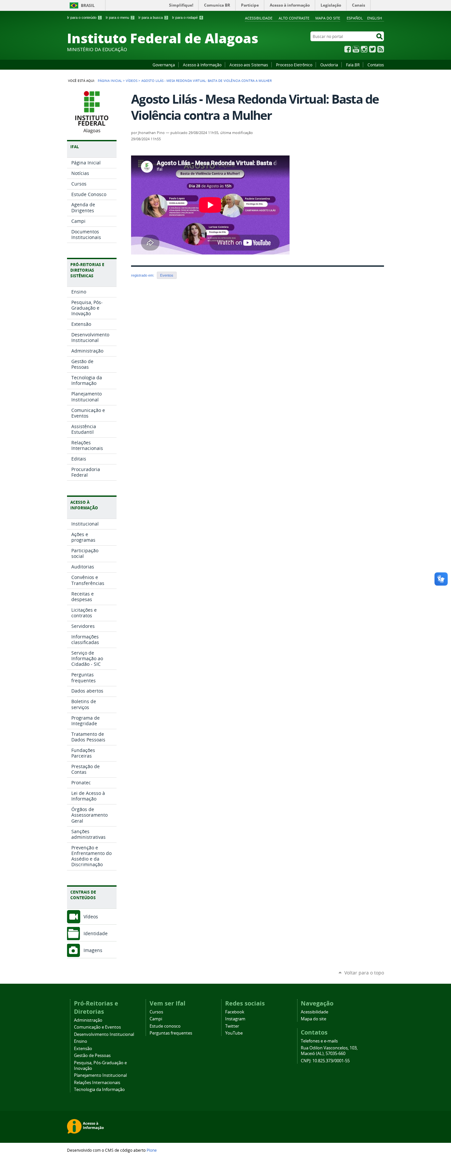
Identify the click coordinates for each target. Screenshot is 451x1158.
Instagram (364, 49)
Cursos (156, 1012)
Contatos (375, 64)
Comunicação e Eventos (97, 1027)
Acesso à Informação (202, 64)
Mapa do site (327, 18)
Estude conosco (165, 1026)
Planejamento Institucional (100, 1075)
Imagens (93, 950)
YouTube (356, 49)
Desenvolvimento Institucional (104, 1034)
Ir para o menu (119, 17)
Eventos (166, 275)
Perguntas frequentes (171, 1033)
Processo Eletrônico (294, 64)
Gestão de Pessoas (92, 1055)
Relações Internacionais (97, 1082)
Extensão (83, 1048)
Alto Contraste (294, 18)
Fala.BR (353, 64)
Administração (88, 1020)
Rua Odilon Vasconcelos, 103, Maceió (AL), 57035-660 (329, 1050)
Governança (164, 64)
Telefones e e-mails (319, 1041)
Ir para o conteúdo (84, 17)
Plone (152, 1150)
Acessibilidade (258, 18)
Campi (156, 1019)
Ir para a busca (152, 17)
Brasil (88, 5)
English (374, 18)
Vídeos (131, 80)
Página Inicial (110, 80)
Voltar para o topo (364, 973)
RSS (380, 49)
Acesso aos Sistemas (248, 64)
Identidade (96, 933)
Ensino (80, 1041)
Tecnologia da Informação (99, 1089)
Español (355, 18)
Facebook (347, 49)
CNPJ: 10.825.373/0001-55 (325, 1061)
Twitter (372, 49)
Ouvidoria (329, 64)
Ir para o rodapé (187, 17)
